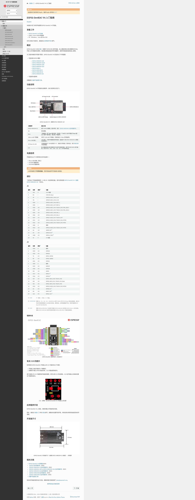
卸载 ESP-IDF (6, 53)
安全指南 (4, 65)
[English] (29, 21)
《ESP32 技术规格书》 (35, 465)
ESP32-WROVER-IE (37, 72)
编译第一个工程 (6, 51)
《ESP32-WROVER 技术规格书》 (38, 473)
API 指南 (4, 60)
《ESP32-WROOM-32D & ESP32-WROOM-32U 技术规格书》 (46, 469)
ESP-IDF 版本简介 (6, 71)
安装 (4, 49)
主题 (42, 497)
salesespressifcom (61, 480)
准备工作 (5, 25)
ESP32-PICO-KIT (8, 34)
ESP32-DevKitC (8, 30)
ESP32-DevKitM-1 (8, 44)
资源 (3, 74)
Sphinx (31, 497)
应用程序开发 (47, 41)
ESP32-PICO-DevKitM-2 (10, 42)
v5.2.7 (55, 12)
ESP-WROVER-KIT (9, 32)
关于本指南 (4, 78)
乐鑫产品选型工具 (37, 80)
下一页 (76, 488)
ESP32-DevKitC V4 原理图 (36, 463)
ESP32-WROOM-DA (38, 73)
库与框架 (4, 67)
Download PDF (75, 496)
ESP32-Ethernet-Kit (9, 36)
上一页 (31, 488)
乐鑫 (40, 49)
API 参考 (4, 56)
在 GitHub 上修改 (74, 3)
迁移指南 (4, 62)
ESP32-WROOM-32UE (38, 62)
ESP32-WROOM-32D (38, 64)
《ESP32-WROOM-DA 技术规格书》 (39, 471)
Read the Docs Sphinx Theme (57, 497)
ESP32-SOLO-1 (36, 68)
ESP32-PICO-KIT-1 (9, 40)
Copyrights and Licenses (7, 76)
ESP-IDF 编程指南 (12, 2)
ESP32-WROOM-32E (38, 61)
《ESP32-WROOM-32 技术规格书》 (67, 128)
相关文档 (76, 143)
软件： (5, 47)
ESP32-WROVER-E (37, 70)
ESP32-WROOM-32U (38, 66)
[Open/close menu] (0, 21)
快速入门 (4, 21)
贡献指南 (4, 69)
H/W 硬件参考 (5, 58)
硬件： (5, 28)
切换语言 (4, 80)
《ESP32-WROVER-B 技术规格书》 (38, 474)
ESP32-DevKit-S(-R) (9, 38)
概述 (4, 23)
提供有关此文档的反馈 (53, 484)
